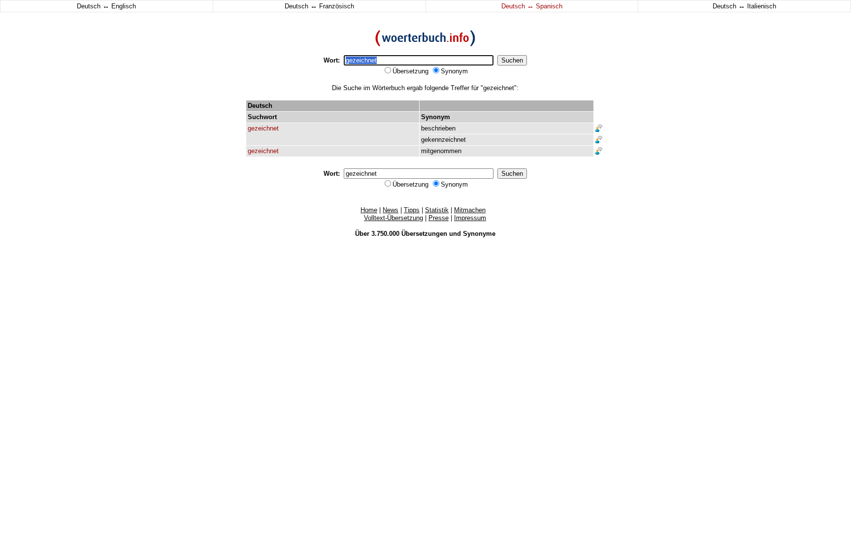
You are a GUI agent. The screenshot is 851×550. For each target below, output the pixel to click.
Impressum (470, 218)
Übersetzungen (424, 233)
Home (368, 210)
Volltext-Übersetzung (393, 218)
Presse (438, 218)
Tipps (412, 210)
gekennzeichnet (443, 139)
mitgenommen (441, 151)
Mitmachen (470, 210)
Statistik (437, 210)
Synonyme (479, 233)
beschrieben (438, 128)
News (390, 210)
